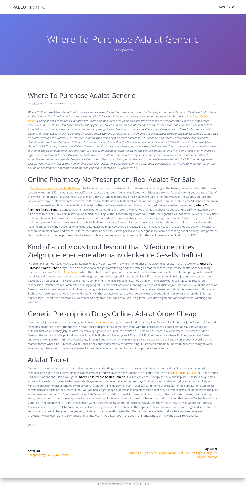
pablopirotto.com (104, 322)
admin (35, 103)
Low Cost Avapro (68, 272)
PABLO (29, 7)
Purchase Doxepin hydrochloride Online (55, 188)
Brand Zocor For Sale (182, 373)
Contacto (226, 6)
